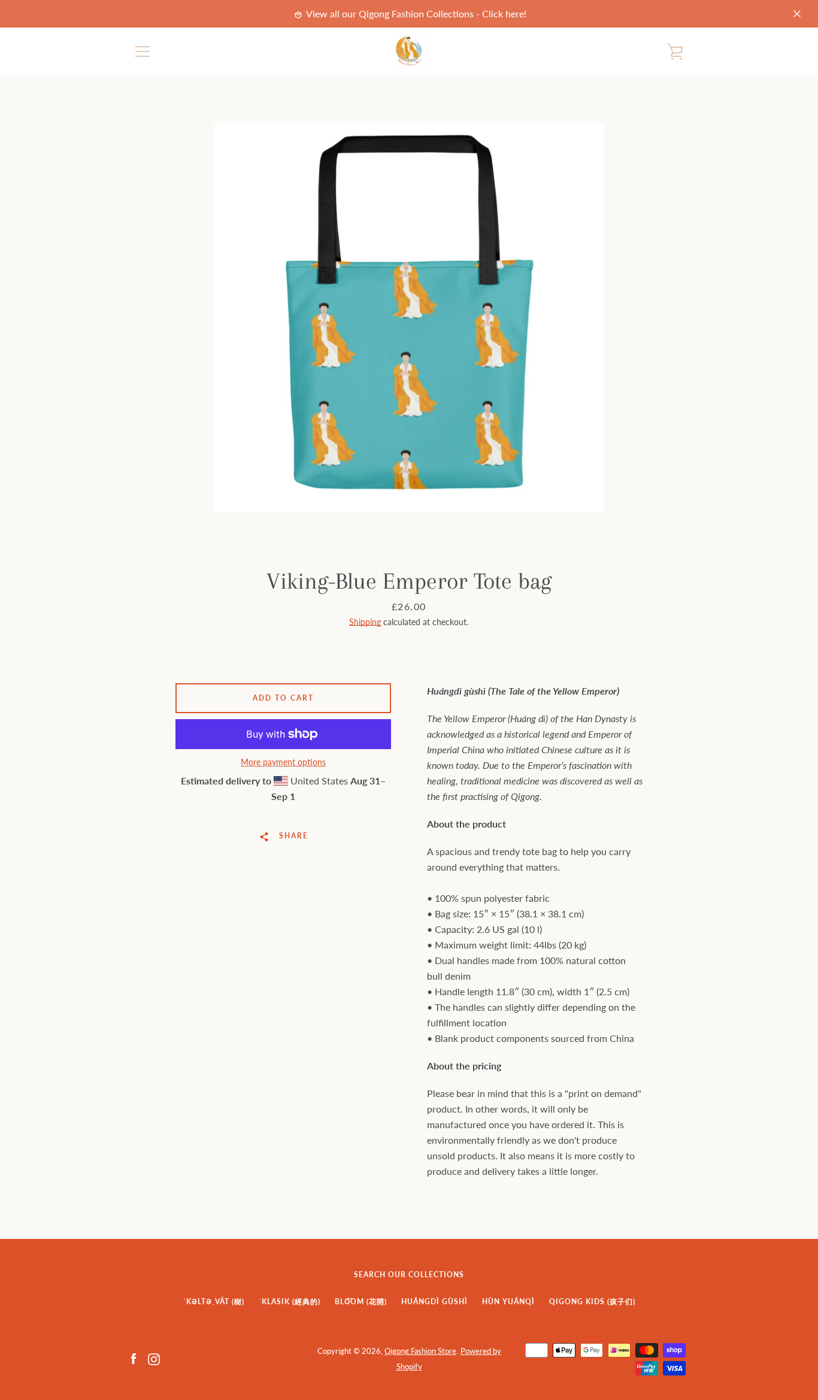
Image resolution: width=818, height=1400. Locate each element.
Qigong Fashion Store (420, 1351)
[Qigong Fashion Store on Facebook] (134, 1357)
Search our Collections (409, 1274)
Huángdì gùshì (434, 1301)
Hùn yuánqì (508, 1301)
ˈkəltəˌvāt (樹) (213, 1301)
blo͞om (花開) (361, 1301)
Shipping (365, 622)
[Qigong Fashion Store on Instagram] (154, 1357)
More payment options (283, 762)
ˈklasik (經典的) (289, 1301)
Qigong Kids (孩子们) (592, 1301)
